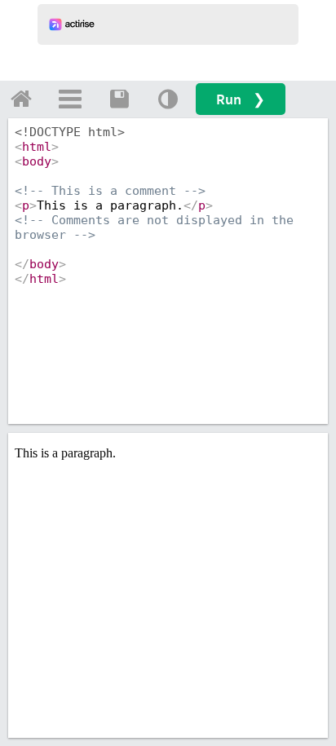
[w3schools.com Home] (21, 98)
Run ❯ (240, 99)
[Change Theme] (168, 98)
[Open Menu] (70, 98)
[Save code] (119, 98)
